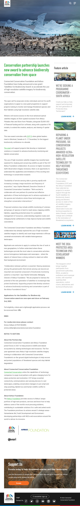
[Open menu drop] (75, 3)
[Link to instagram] (37, 501)
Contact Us (19, 500)
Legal (18, 497)
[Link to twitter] (31, 501)
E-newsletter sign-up (40, 497)
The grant (7, 148)
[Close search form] (70, 3)
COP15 (29, 136)
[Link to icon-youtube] (43, 501)
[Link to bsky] (54, 501)
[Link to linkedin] (48, 501)
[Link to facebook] (26, 501)
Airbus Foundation (13, 399)
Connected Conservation (13, 372)
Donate (18, 483)
